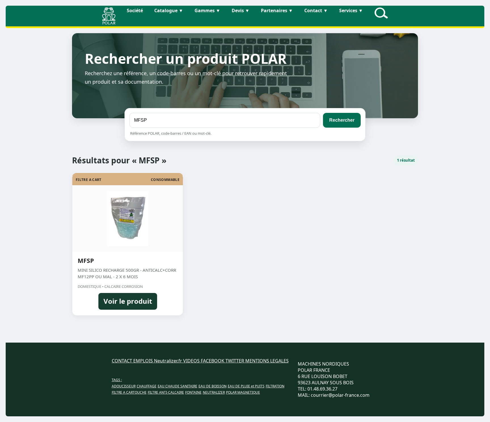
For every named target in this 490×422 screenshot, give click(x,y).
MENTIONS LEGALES (267, 361)
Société (135, 10)
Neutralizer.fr (168, 361)
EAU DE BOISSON (212, 386)
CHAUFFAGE (147, 386)
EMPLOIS (143, 361)
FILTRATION (275, 386)
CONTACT (122, 361)
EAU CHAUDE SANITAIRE (177, 386)
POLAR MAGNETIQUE (243, 392)
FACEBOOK (213, 361)
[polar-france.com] (108, 23)
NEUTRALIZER (214, 392)
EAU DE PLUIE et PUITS (246, 386)
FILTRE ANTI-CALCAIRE (166, 392)
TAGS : (117, 379)
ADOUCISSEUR (124, 386)
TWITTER (235, 361)
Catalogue (168, 10)
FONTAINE (193, 392)
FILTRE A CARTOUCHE (129, 392)
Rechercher (341, 120)
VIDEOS (192, 361)
